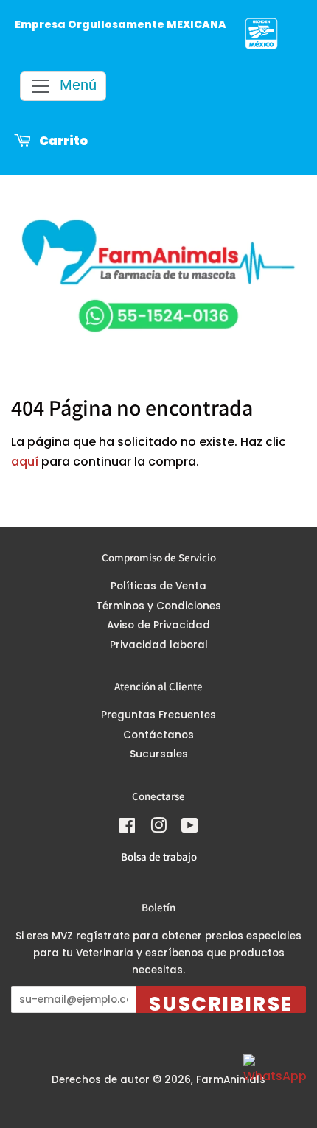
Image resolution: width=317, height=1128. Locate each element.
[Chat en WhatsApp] (272, 1083)
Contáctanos (158, 735)
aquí (24, 461)
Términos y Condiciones (158, 606)
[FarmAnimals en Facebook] (127, 829)
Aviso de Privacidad (158, 625)
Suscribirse (221, 1002)
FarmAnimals (230, 1080)
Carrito (62, 141)
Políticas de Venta (158, 586)
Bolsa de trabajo (159, 856)
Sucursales (159, 754)
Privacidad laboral (159, 645)
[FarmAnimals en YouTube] (189, 829)
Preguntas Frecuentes (158, 715)
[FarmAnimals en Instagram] (158, 829)
